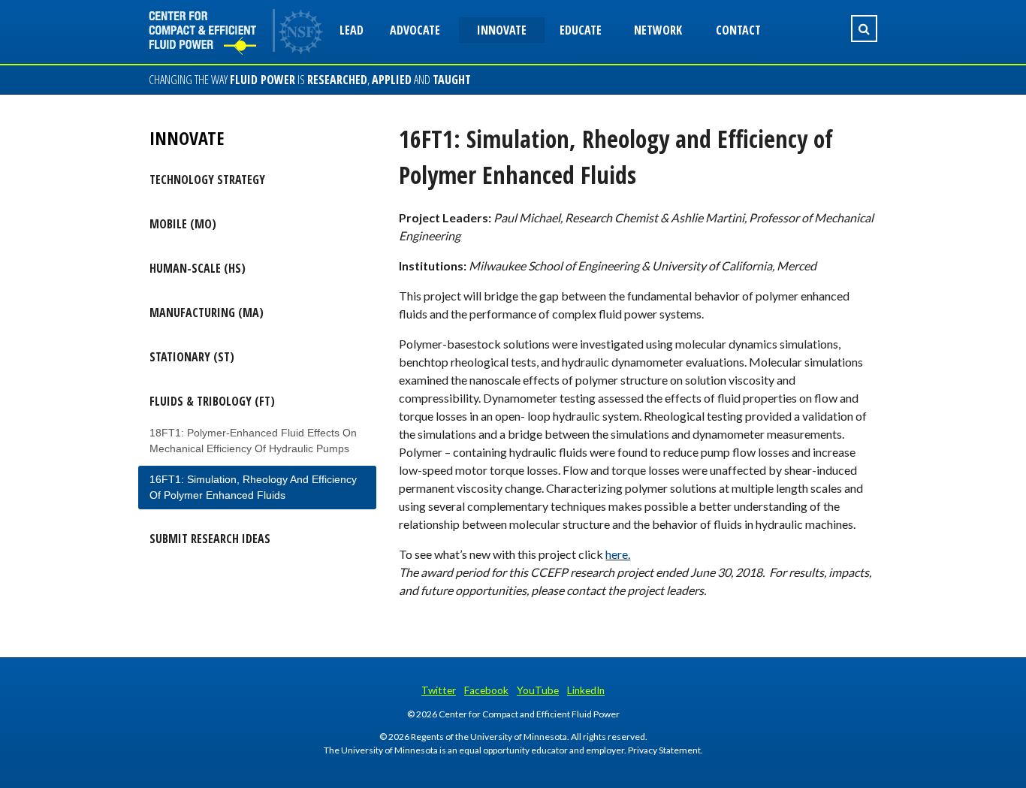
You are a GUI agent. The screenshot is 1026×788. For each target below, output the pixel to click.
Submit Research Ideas (209, 538)
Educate (581, 30)
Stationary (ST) (191, 357)
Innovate (502, 30)
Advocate (415, 30)
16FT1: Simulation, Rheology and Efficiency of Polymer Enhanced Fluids (253, 487)
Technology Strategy (207, 179)
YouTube (538, 690)
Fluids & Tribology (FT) (212, 401)
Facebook (486, 690)
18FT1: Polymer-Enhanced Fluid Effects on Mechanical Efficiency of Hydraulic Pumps (253, 440)
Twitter (438, 690)
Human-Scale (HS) (197, 268)
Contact (738, 30)
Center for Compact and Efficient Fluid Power (212, 32)
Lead (351, 30)
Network (658, 30)
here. (617, 554)
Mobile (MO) (182, 224)
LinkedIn (586, 690)
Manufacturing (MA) (206, 312)
